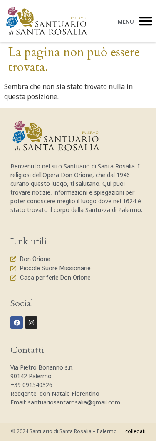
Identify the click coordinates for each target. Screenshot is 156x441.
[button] (145, 21)
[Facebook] (16, 322)
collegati (135, 431)
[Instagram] (31, 322)
